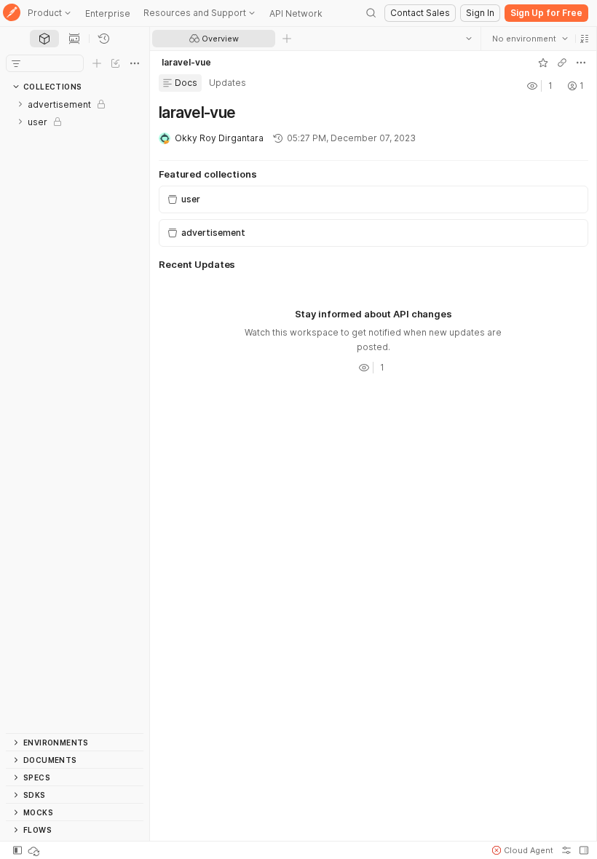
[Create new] (97, 63)
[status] (35, 850)
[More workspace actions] (580, 62)
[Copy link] (561, 62)
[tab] (44, 38)
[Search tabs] (468, 38)
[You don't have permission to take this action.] (287, 38)
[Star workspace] (542, 62)
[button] (584, 39)
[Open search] (371, 13)
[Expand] (20, 104)
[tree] (74, 414)
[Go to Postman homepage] (11, 13)
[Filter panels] (16, 63)
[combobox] (529, 39)
